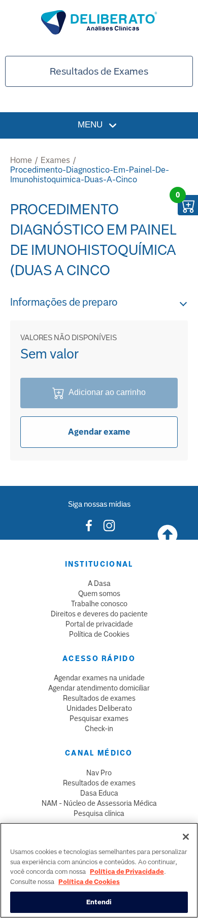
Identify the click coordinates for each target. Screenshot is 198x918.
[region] (99, 870)
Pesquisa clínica (99, 813)
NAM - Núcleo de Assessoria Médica (99, 803)
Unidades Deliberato (99, 708)
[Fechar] (186, 837)
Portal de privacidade (99, 624)
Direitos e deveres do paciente (99, 614)
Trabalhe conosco (99, 604)
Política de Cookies (99, 634)
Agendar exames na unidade (99, 678)
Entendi (99, 902)
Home (21, 160)
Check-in (99, 729)
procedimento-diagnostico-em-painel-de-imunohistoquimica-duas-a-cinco (89, 174)
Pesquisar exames (99, 718)
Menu (91, 124)
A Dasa (99, 583)
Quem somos (99, 593)
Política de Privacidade (127, 871)
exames (55, 160)
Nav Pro (99, 773)
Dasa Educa (99, 793)
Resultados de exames (99, 698)
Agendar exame (99, 432)
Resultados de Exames (99, 71)
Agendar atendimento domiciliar (99, 688)
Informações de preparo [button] (63, 302)
